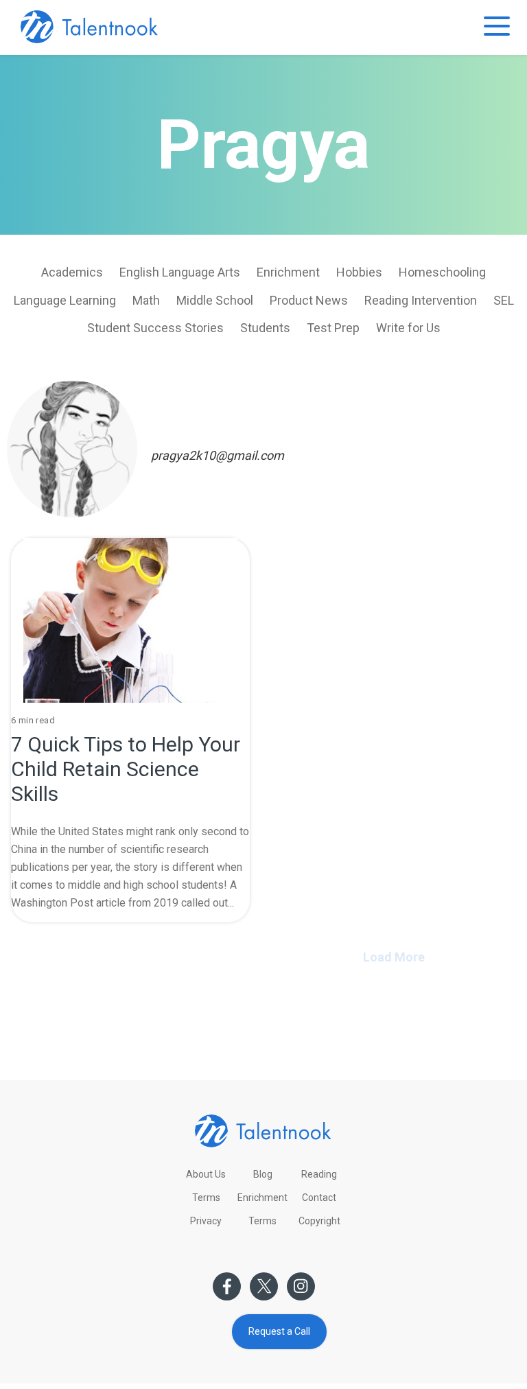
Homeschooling (442, 272)
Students (265, 327)
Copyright (319, 1220)
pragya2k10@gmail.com (217, 455)
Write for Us (408, 327)
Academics (72, 272)
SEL (503, 300)
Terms (206, 1197)
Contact (319, 1197)
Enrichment (288, 272)
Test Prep (333, 327)
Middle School (214, 300)
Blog (262, 1174)
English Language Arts (179, 272)
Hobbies (359, 272)
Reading (319, 1174)
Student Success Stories (155, 327)
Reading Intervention (420, 300)
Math (146, 300)
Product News (309, 300)
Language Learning (65, 300)
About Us (206, 1174)
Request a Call (279, 1331)
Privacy (206, 1220)
